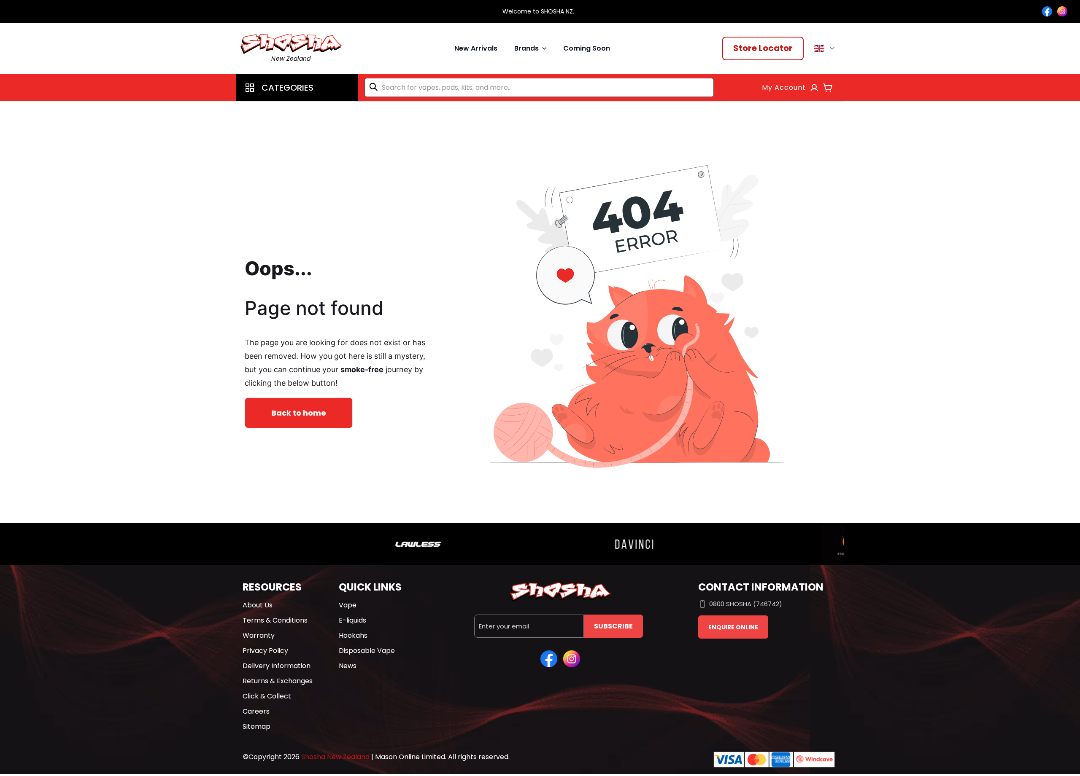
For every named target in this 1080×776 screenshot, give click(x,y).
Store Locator (763, 48)
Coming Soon (586, 48)
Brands (526, 48)
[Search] (375, 87)
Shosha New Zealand (335, 757)
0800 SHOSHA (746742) (745, 603)
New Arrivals (475, 48)
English (826, 48)
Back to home (298, 413)
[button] (297, 87)
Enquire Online (733, 627)
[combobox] (539, 87)
